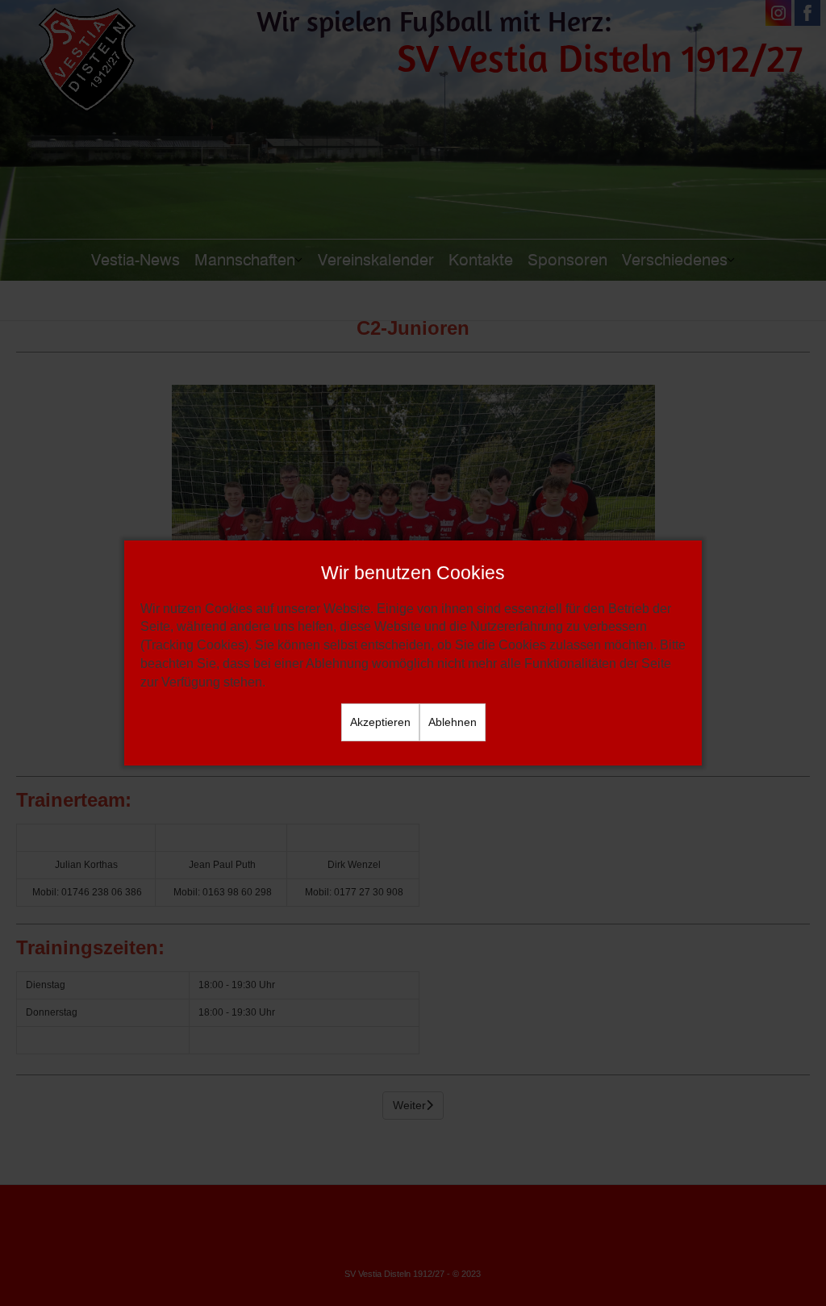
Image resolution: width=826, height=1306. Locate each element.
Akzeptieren (380, 722)
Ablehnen (452, 722)
